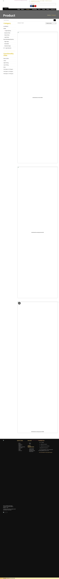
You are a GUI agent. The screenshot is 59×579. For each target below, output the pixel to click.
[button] (5, 8)
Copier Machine (8, 30)
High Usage (6, 41)
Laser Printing (6, 64)
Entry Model (6, 43)
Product (28, 9)
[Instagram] (39, 455)
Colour (5, 60)
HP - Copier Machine (7, 48)
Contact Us (53, 9)
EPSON (5, 28)
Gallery (47, 9)
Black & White (6, 58)
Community (34, 9)
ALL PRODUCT (6, 26)
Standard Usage (7, 45)
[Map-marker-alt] (47, 455)
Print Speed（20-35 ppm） (8, 69)
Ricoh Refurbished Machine (9, 39)
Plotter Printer (6, 35)
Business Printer (7, 32)
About (22, 9)
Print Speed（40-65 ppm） (9, 71)
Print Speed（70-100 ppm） (9, 73)
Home (18, 9)
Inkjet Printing (6, 62)
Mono (5, 67)
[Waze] (44, 455)
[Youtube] (42, 455)
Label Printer (6, 37)
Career (43, 9)
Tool (39, 9)
